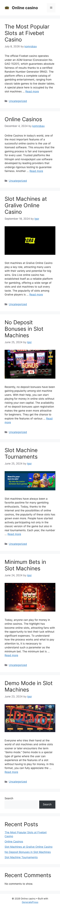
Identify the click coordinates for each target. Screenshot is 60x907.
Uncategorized (18, 101)
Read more (32, 91)
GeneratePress (30, 902)
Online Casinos (23, 119)
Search (9, 798)
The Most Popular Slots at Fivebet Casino (27, 33)
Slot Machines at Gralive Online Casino (26, 205)
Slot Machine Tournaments (21, 453)
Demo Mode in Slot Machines (29, 686)
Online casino (25, 7)
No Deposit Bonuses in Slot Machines (24, 328)
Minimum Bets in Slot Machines (25, 565)
